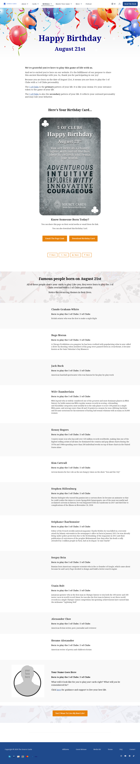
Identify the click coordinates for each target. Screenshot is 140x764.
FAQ (121, 749)
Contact (132, 749)
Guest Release (81, 749)
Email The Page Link (54, 238)
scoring (104, 403)
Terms (110, 749)
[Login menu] (120, 4)
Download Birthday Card (83, 238)
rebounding (113, 403)
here (59, 689)
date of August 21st (62, 79)
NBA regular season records (86, 403)
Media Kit (97, 749)
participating (81, 75)
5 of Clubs (34, 87)
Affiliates (65, 749)
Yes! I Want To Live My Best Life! (70, 713)
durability (59, 405)
